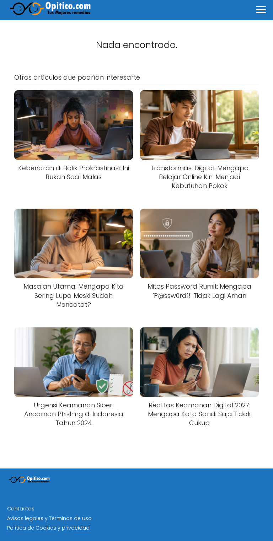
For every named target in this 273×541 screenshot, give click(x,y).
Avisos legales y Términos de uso (49, 518)
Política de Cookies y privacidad (48, 527)
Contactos (20, 508)
